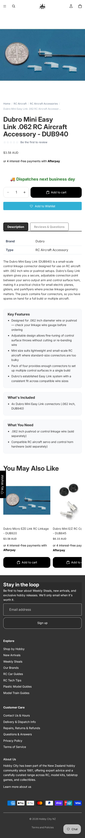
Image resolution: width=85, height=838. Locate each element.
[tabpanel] (42, 345)
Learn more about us (17, 786)
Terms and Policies (43, 827)
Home (6, 103)
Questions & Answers (17, 734)
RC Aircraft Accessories (44, 103)
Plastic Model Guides (17, 686)
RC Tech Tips (12, 680)
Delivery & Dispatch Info (19, 722)
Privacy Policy (12, 740)
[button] (42, 206)
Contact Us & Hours (16, 715)
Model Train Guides (16, 693)
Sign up (42, 623)
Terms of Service (14, 747)
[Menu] (4, 6)
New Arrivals (11, 655)
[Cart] (80, 6)
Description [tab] (15, 227)
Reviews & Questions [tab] (49, 227)
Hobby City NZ (47, 818)
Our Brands (11, 667)
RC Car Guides (13, 674)
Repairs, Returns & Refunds (21, 728)
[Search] (13, 6)
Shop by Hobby (14, 649)
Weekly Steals (12, 661)
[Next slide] (73, 523)
